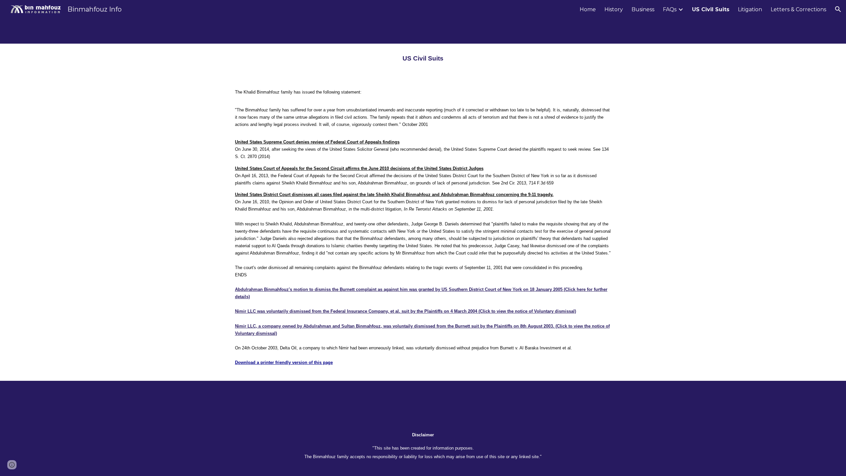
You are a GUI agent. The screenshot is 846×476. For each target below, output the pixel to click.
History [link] (613, 9)
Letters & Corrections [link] (798, 9)
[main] (423, 58)
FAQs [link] (669, 9)
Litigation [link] (750, 9)
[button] (838, 9)
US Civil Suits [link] (710, 9)
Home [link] (588, 9)
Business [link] (643, 9)
